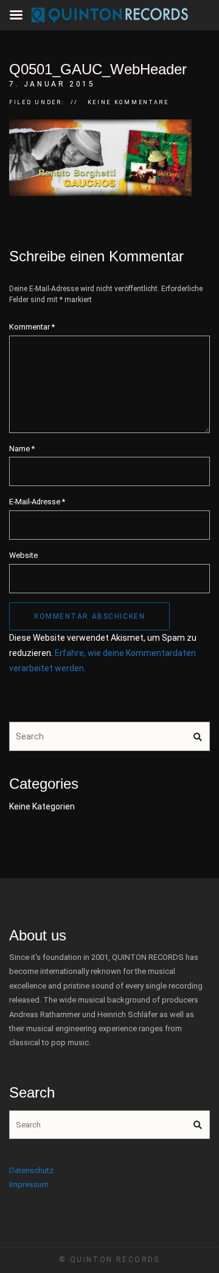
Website (23, 555)
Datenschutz (31, 1170)
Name (22, 448)
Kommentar (32, 326)
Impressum (29, 1184)
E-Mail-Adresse (37, 501)
